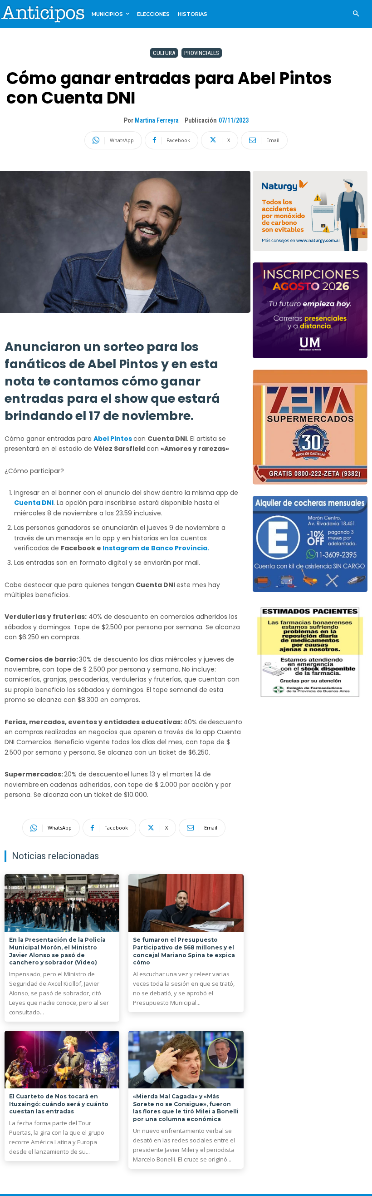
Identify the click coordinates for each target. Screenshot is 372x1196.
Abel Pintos (112, 438)
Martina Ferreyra (157, 120)
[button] (356, 14)
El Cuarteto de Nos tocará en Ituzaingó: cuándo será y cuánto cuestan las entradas (58, 1104)
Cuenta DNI (34, 502)
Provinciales (201, 52)
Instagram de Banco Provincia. (156, 548)
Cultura (164, 52)
